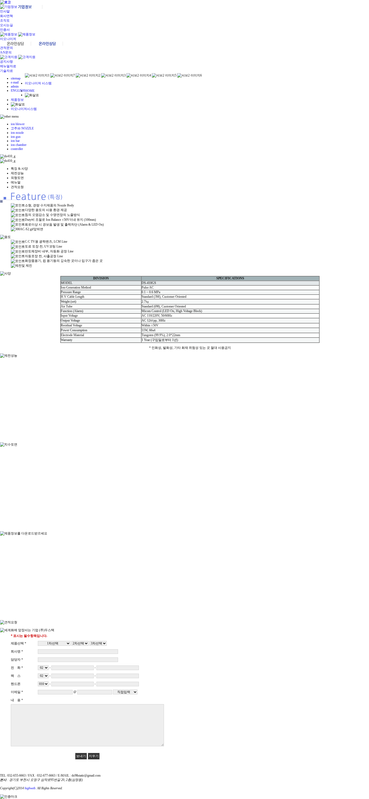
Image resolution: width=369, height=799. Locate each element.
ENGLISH (18, 90)
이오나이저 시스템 (38, 83)
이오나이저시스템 (24, 109)
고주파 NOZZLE (22, 128)
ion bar (15, 141)
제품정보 (17, 100)
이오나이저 (8, 39)
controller (17, 149)
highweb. (30, 788)
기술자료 (6, 71)
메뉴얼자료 (8, 66)
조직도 (5, 20)
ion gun (16, 137)
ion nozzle (17, 133)
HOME (30, 91)
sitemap (16, 78)
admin (15, 86)
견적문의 (6, 48)
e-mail (15, 82)
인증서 (5, 30)
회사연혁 (6, 16)
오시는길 (6, 25)
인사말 (5, 11)
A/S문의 (6, 52)
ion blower (18, 124)
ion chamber (18, 145)
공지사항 (6, 61)
